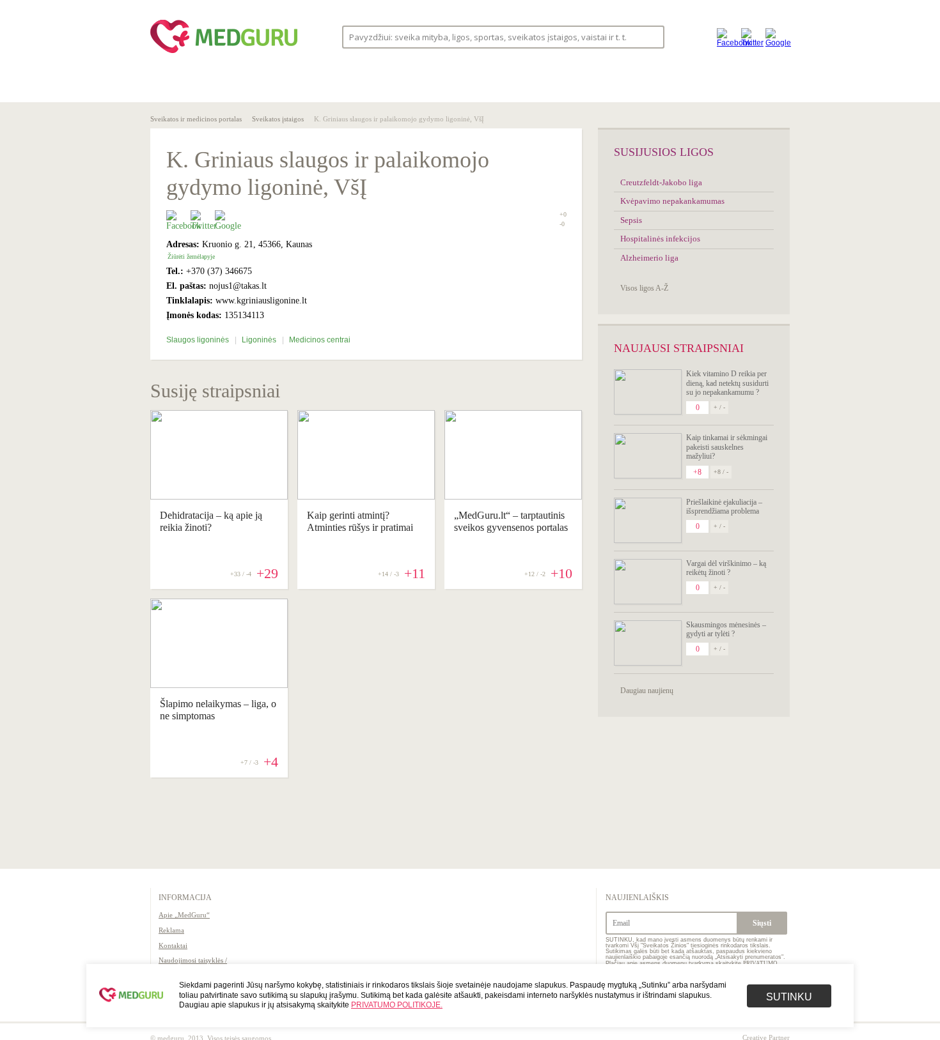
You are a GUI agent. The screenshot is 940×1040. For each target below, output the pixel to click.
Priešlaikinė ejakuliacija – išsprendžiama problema (724, 507)
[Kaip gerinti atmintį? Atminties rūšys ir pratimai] (366, 496)
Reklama (171, 930)
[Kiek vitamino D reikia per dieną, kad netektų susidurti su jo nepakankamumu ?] (648, 392)
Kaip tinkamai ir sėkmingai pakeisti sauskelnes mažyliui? (726, 447)
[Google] (774, 36)
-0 (562, 224)
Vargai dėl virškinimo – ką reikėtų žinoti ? (726, 568)
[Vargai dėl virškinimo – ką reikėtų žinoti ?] (648, 581)
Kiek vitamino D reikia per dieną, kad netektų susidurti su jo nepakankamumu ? (727, 383)
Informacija (185, 897)
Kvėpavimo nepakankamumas (672, 201)
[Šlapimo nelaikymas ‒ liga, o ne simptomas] (219, 685)
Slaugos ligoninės (198, 339)
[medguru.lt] (223, 53)
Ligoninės (260, 339)
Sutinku (789, 996)
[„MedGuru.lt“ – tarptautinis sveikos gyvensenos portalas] (513, 496)
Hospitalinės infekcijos (660, 238)
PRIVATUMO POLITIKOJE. (397, 1004)
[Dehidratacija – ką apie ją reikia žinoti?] (219, 496)
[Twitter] (750, 36)
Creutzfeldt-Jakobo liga (661, 182)
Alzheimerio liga (649, 258)
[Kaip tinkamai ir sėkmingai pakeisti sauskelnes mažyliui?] (648, 455)
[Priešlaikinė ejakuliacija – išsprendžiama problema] (648, 520)
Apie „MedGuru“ (184, 915)
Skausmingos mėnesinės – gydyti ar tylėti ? (726, 629)
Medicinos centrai (319, 339)
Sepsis (631, 220)
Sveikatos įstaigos (278, 119)
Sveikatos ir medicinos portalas (196, 119)
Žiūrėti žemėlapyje (191, 256)
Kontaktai (173, 945)
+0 (563, 214)
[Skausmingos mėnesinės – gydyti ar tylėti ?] (648, 643)
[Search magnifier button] (651, 36)
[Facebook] (726, 36)
